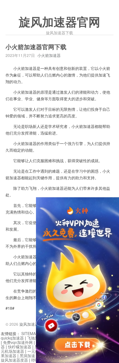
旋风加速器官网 (59, 22)
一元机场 (35, 351)
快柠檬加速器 (19, 346)
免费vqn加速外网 (18, 342)
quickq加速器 (12, 338)
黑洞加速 (27, 355)
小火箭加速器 (49, 55)
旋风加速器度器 (14, 360)
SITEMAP (29, 333)
